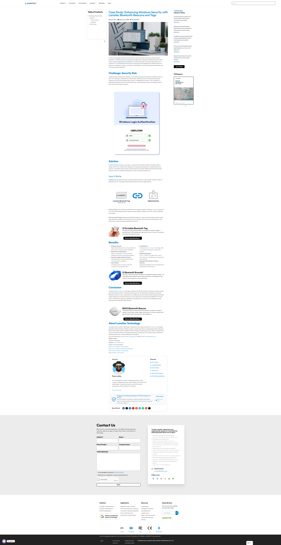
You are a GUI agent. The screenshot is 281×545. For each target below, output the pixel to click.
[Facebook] (153, 478)
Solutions (72, 3)
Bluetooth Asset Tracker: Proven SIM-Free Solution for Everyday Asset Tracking (183, 57)
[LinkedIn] (161, 478)
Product (62, 3)
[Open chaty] (4, 541)
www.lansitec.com (119, 342)
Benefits (93, 22)
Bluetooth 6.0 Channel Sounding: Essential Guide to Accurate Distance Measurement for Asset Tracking (183, 28)
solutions (154, 327)
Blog (109, 3)
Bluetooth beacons (150, 248)
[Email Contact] (152, 469)
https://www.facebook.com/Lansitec (118, 346)
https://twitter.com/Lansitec (116, 352)
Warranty (115, 543)
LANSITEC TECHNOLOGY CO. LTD (164, 540)
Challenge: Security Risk (95, 16)
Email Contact (158, 469)
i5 (143, 255)
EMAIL (121, 437)
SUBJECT (100, 437)
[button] (123, 408)
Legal (101, 540)
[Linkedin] (157, 478)
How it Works (95, 20)
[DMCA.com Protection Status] (166, 518)
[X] (165, 478)
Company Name (124, 444)
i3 (123, 228)
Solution (92, 18)
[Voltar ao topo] (104, 41)
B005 (148, 255)
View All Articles (116, 390)
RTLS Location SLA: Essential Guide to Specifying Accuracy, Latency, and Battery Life (183, 48)
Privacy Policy (119, 472)
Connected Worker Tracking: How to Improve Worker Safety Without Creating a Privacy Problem (182, 18)
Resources (144, 503)
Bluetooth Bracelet (134, 272)
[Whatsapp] (173, 478)
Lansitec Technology (129, 336)
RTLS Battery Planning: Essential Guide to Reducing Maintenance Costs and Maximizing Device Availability (183, 38)
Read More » (176, 22)
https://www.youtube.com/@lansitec (118, 350)
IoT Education (135, 19)
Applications (82, 3)
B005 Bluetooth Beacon (134, 308)
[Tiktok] (169, 478)
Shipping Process (129, 540)
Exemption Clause (129, 543)
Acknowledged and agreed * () (111, 472)
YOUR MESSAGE (102, 452)
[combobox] (254, 3)
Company (92, 3)
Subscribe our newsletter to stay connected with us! (113, 475)
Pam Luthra (93, 24)
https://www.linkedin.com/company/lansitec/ (121, 348)
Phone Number (102, 444)
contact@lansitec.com (150, 336)
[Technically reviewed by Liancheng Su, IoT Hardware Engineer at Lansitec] (114, 399)
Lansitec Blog (178, 11)
